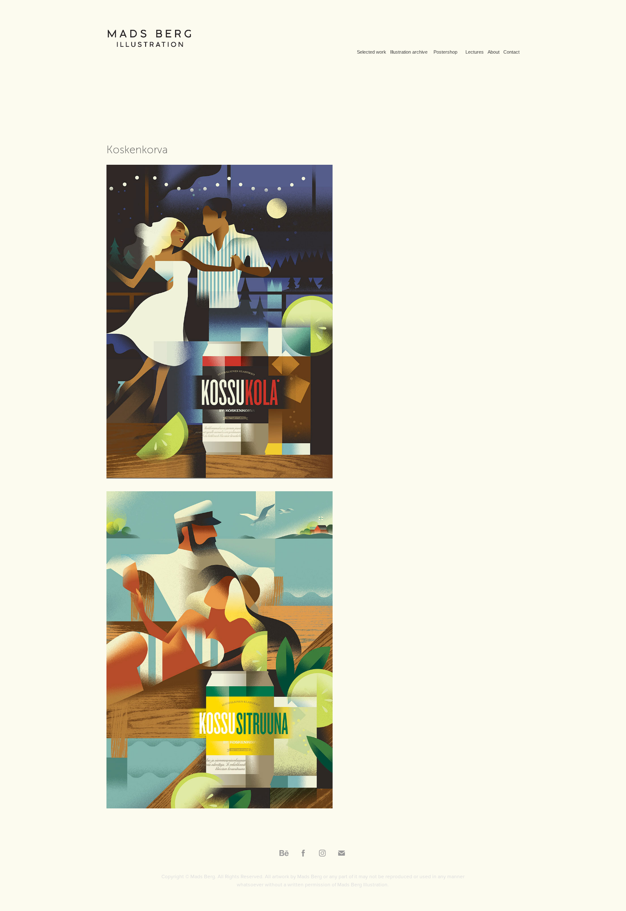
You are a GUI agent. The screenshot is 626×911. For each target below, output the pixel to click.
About (494, 51)
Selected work (371, 51)
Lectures (474, 51)
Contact (511, 51)
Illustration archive (409, 51)
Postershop (445, 51)
